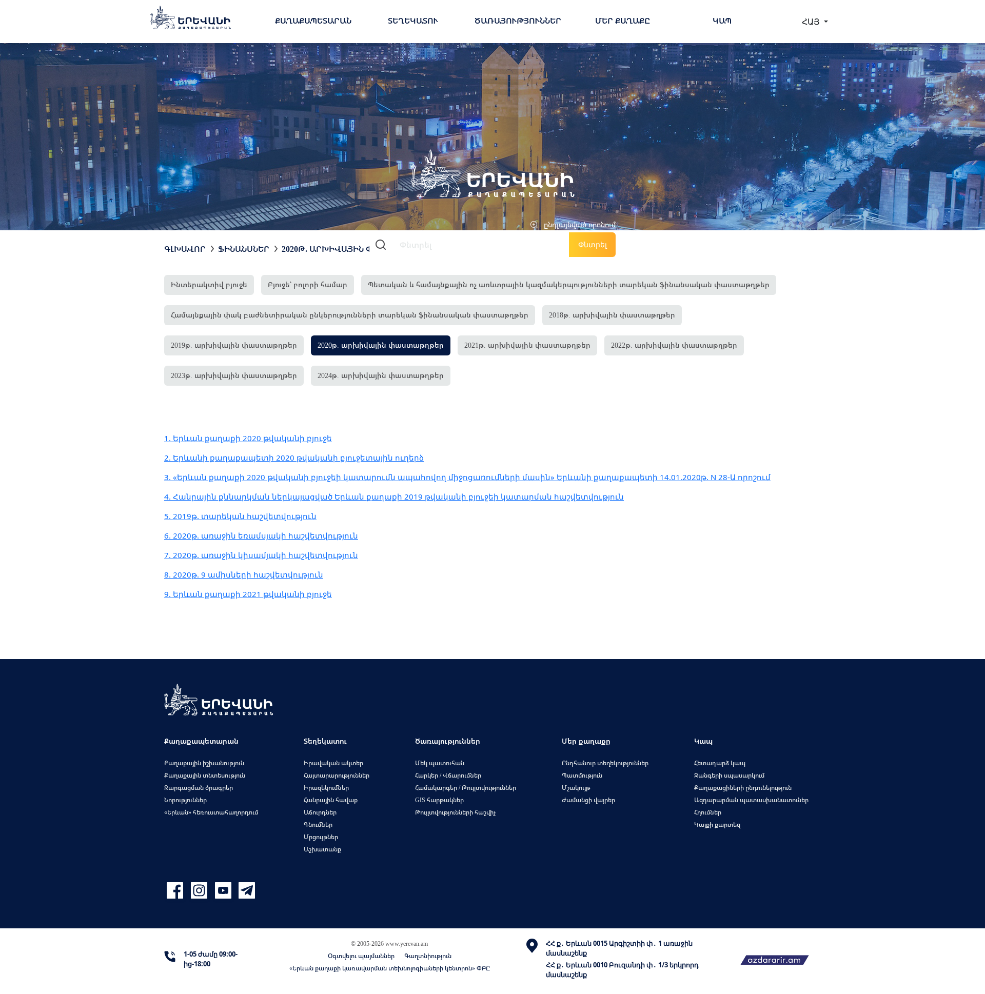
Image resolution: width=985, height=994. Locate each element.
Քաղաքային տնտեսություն (204, 775)
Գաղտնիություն (427, 955)
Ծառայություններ (518, 20)
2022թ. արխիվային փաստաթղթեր (674, 345)
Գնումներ (318, 824)
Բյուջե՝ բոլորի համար (307, 284)
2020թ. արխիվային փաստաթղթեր (355, 248)
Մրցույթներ (321, 836)
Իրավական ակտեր (333, 763)
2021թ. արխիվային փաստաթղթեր (527, 345)
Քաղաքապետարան (313, 20)
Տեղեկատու (413, 20)
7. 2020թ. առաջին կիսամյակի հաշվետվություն (261, 555)
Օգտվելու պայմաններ (361, 955)
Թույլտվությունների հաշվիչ (455, 812)
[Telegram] (246, 890)
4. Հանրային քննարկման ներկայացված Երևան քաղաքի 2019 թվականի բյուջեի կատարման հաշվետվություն (394, 496)
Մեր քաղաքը (622, 20)
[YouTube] (224, 890)
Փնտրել (592, 244)
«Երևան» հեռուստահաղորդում (211, 812)
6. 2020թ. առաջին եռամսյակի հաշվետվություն (261, 535)
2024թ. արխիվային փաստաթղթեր (381, 375)
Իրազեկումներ (326, 787)
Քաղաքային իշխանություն (204, 763)
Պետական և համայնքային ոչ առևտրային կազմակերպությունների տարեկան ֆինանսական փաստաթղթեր (569, 284)
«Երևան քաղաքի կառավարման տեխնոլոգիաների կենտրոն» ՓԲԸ (389, 968)
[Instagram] (200, 890)
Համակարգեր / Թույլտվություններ (465, 787)
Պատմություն (582, 775)
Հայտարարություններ (336, 775)
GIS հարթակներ (439, 800)
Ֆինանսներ (243, 248)
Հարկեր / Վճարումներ (448, 775)
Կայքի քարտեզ (717, 824)
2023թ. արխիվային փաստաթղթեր (234, 375)
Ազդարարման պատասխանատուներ (751, 800)
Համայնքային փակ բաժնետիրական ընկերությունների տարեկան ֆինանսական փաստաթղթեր (349, 315)
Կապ (722, 20)
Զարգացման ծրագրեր (198, 787)
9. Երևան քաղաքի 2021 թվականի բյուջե (248, 594)
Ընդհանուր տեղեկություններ (605, 763)
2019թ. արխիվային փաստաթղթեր (234, 345)
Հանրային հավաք (331, 800)
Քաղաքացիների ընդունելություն (743, 787)
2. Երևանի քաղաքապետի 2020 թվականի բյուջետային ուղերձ (294, 457)
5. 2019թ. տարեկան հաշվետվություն (240, 516)
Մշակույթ (576, 787)
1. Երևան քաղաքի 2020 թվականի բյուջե (248, 438)
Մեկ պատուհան (439, 763)
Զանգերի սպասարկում (729, 775)
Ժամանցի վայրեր (588, 800)
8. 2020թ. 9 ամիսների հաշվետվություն (243, 574)
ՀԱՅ (812, 21)
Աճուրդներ (320, 812)
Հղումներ (707, 812)
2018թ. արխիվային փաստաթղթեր (612, 315)
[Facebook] (176, 890)
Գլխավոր (185, 248)
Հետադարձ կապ (719, 763)
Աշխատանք (322, 849)
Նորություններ (185, 800)
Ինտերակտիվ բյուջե (209, 284)
